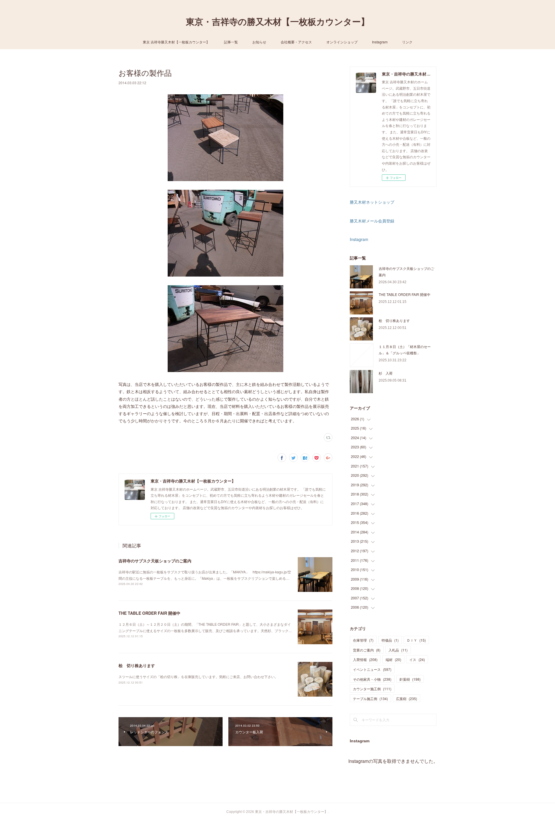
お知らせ (259, 41)
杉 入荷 (386, 373)
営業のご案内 (366, 649)
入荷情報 (365, 659)
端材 (393, 659)
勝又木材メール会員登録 (372, 221)
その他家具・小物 (372, 679)
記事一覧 (231, 41)
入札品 (398, 649)
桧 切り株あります (137, 665)
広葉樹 (406, 698)
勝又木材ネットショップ (372, 202)
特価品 (390, 640)
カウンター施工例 (372, 688)
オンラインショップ (342, 41)
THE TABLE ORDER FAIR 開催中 (149, 613)
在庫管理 (363, 640)
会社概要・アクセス (296, 41)
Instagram (380, 41)
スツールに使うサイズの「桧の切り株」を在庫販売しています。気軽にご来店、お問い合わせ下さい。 (198, 676)
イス (417, 659)
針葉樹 (410, 679)
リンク (407, 41)
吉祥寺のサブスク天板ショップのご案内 (155, 561)
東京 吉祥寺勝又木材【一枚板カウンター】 (176, 41)
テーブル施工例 (370, 698)
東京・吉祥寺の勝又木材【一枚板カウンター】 (277, 22)
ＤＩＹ (416, 640)
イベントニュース (372, 669)
